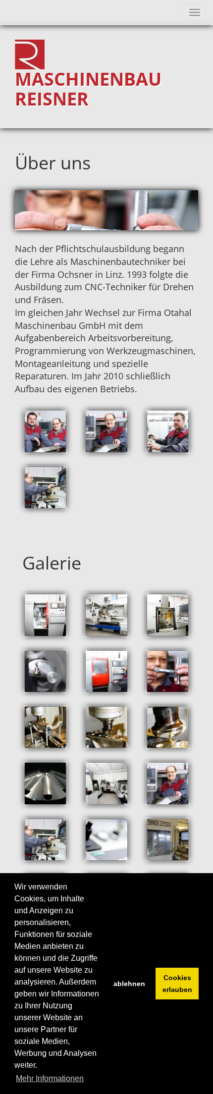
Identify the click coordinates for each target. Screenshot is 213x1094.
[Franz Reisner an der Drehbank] (45, 488)
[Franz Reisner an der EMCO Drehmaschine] (106, 671)
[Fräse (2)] (106, 727)
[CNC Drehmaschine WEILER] (106, 615)
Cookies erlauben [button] (177, 983)
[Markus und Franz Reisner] (45, 431)
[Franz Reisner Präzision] (168, 671)
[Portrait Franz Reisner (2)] (45, 840)
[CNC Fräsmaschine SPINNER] (168, 615)
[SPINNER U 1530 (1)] (168, 840)
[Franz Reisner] (106, 431)
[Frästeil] (45, 783)
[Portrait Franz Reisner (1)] (168, 783)
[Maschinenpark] (106, 783)
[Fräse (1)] (45, 727)
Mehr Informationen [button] (50, 1078)
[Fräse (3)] (168, 727)
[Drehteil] (45, 671)
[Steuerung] (106, 840)
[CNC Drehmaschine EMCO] (45, 615)
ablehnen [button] (129, 984)
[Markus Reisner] (168, 431)
